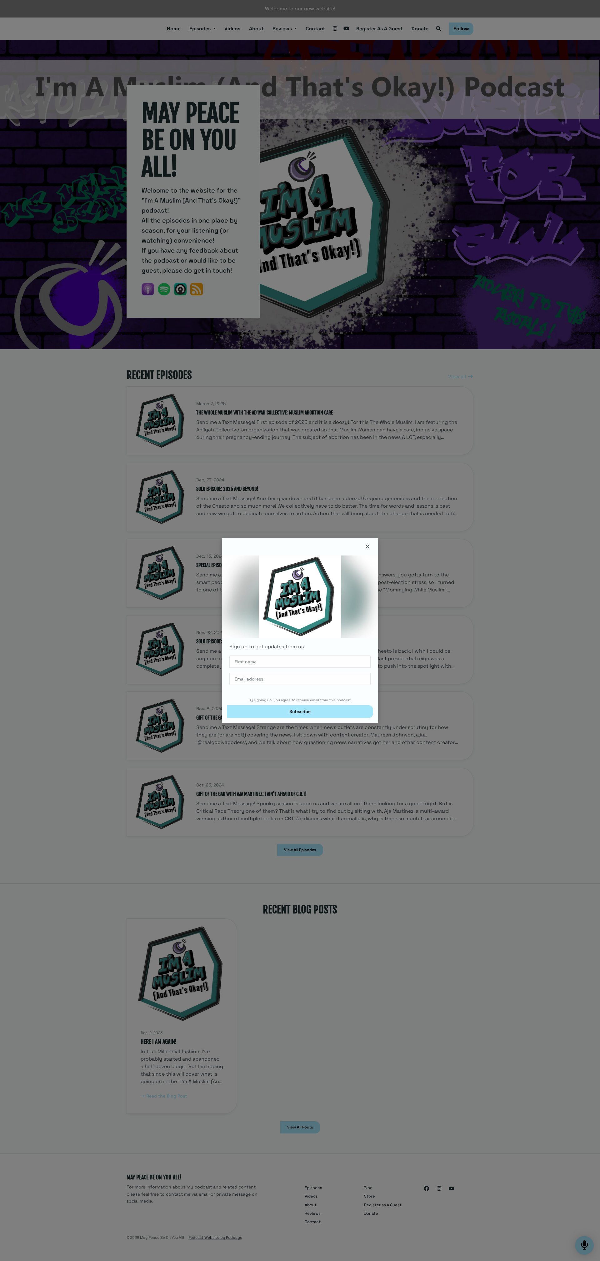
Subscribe (300, 711)
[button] (367, 546)
